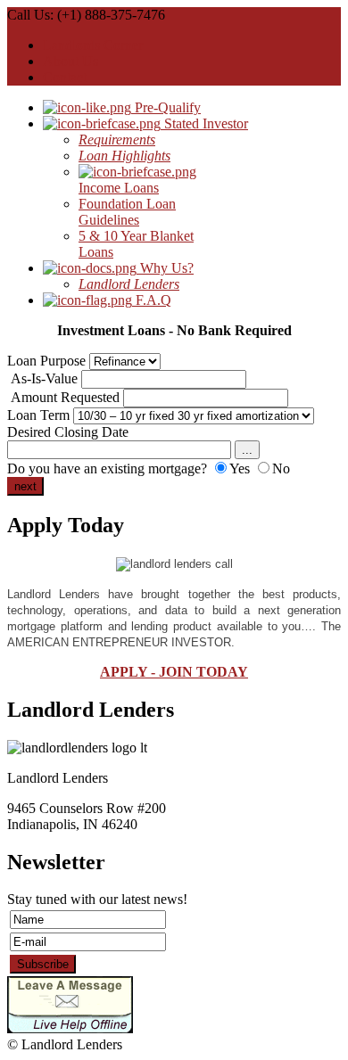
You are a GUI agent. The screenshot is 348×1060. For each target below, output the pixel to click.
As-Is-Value (44, 378)
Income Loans (119, 187)
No (281, 468)
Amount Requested (65, 397)
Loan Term (38, 415)
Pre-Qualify (166, 107)
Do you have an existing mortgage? (107, 468)
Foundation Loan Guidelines (127, 211)
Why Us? (165, 267)
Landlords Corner (93, 45)
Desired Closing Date (67, 432)
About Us (70, 61)
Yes (239, 468)
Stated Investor (204, 123)
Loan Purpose (46, 360)
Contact (65, 77)
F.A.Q (151, 300)
